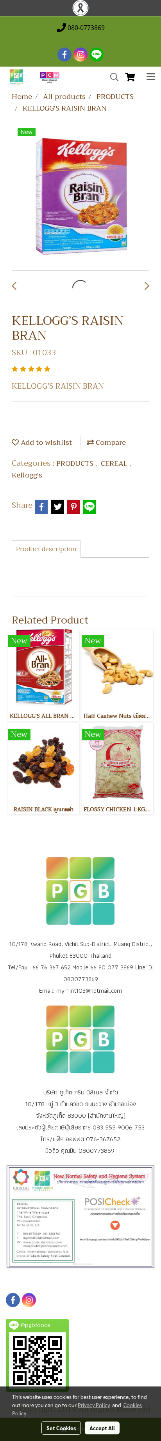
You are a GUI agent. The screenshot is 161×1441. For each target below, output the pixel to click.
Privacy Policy (94, 1404)
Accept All (102, 1427)
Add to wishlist (45, 442)
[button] (112, 77)
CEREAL (115, 463)
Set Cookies (61, 1427)
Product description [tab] (46, 549)
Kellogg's (27, 475)
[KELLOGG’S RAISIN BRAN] (80, 196)
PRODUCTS (75, 463)
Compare (110, 442)
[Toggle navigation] (150, 77)
